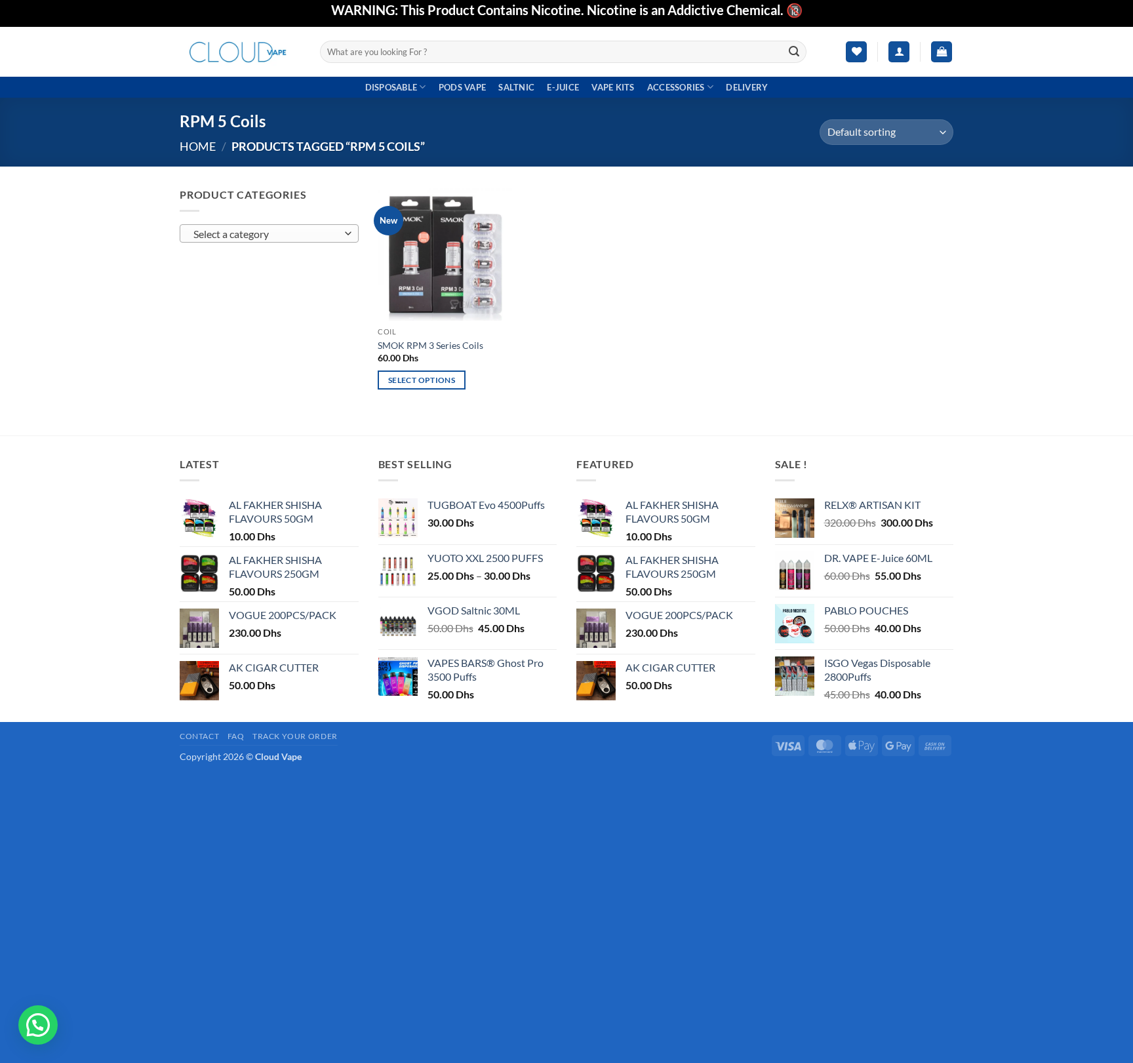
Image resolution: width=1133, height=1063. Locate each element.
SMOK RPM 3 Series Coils (430, 345)
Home (198, 146)
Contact (199, 736)
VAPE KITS (612, 87)
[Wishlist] (856, 52)
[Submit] (795, 52)
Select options (421, 380)
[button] (898, 52)
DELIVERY (747, 87)
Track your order (295, 736)
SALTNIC (516, 87)
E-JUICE (563, 87)
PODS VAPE (462, 87)
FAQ (236, 736)
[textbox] (266, 234)
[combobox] (269, 233)
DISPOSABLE (391, 87)
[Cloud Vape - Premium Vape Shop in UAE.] (240, 51)
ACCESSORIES (676, 87)
